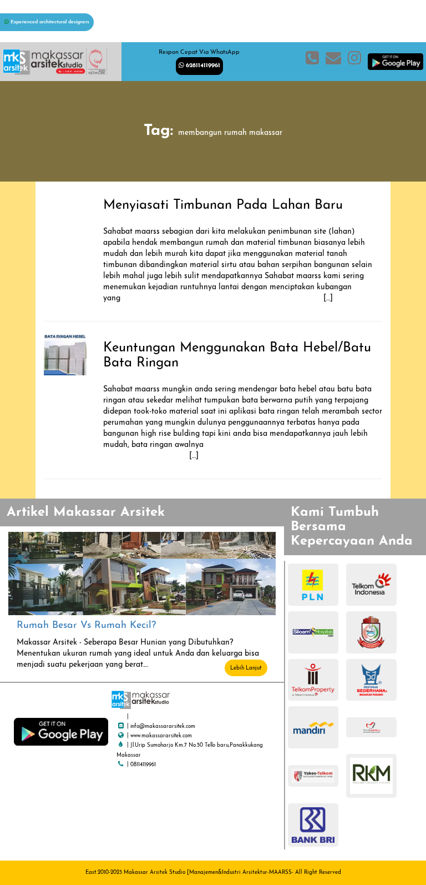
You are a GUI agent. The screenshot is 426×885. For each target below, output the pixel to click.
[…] (226, 298)
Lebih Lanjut (246, 668)
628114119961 (202, 66)
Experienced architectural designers (49, 21)
